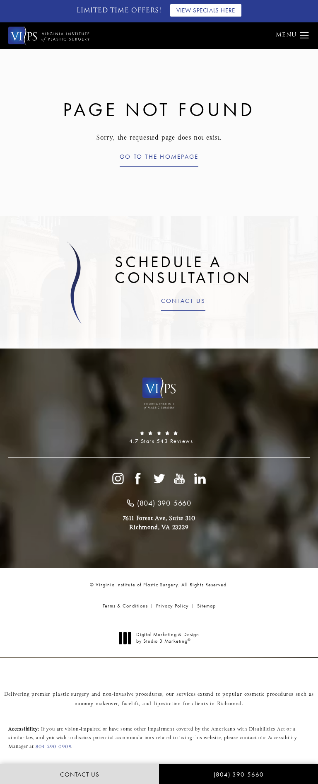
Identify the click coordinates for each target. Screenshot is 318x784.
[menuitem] (118, 479)
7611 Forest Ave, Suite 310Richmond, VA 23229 (159, 523)
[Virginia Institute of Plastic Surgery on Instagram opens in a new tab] (118, 479)
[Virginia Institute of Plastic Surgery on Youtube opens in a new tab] (180, 479)
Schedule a (183, 270)
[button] (304, 35)
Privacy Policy (172, 606)
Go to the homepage (159, 157)
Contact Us (183, 301)
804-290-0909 (54, 746)
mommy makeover (96, 704)
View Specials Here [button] (205, 10)
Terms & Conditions (125, 606)
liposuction (167, 704)
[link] (159, 437)
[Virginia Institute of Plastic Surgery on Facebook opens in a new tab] (138, 479)
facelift (130, 704)
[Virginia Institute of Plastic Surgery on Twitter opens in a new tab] (159, 479)
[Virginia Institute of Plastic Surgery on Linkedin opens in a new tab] (200, 479)
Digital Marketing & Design (167, 638)
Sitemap (206, 606)
